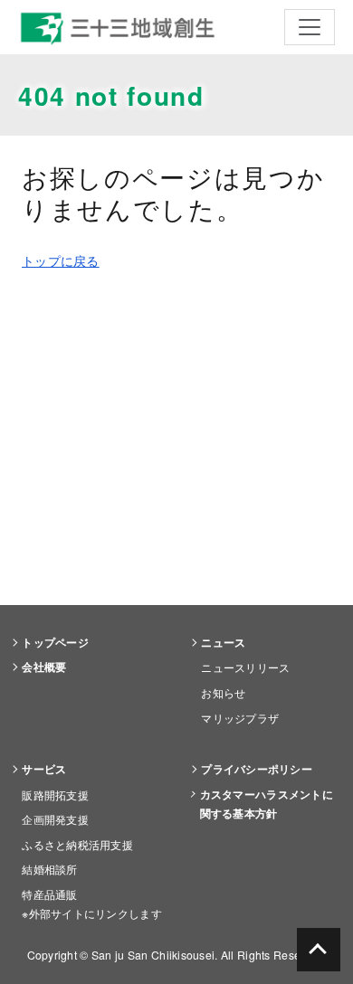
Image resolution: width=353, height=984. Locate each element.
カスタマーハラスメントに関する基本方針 (266, 803)
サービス (44, 769)
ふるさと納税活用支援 (77, 844)
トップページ (55, 642)
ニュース (223, 642)
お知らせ (223, 692)
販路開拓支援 (55, 794)
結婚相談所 (49, 868)
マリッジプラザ (240, 717)
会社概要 (44, 666)
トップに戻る (61, 260)
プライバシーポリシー (256, 769)
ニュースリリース (245, 667)
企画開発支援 (55, 819)
